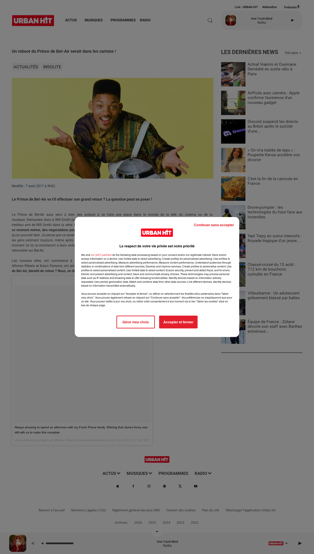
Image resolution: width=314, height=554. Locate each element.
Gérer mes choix (135, 321)
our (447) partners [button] (101, 255)
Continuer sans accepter (214, 224)
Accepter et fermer (178, 321)
